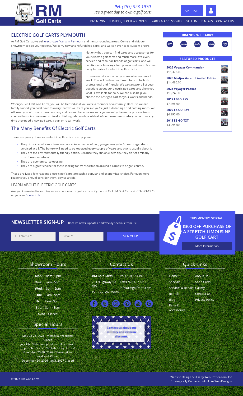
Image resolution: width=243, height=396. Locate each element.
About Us (211, 10)
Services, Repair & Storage (128, 21)
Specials (192, 11)
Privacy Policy (204, 299)
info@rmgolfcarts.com (135, 288)
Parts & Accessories (167, 21)
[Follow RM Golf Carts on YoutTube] (138, 303)
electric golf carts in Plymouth (63, 41)
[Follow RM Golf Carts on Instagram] (116, 303)
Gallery (191, 21)
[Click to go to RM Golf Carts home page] (39, 14)
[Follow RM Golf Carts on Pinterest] (127, 303)
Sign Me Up (130, 236)
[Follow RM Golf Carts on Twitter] (105, 303)
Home (173, 276)
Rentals (207, 21)
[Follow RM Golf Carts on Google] (149, 303)
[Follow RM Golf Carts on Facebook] (94, 303)
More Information (207, 246)
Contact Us (225, 21)
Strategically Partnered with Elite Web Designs (201, 381)
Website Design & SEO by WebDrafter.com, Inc (201, 377)
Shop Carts (202, 282)
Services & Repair (181, 288)
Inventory (97, 21)
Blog (172, 299)
